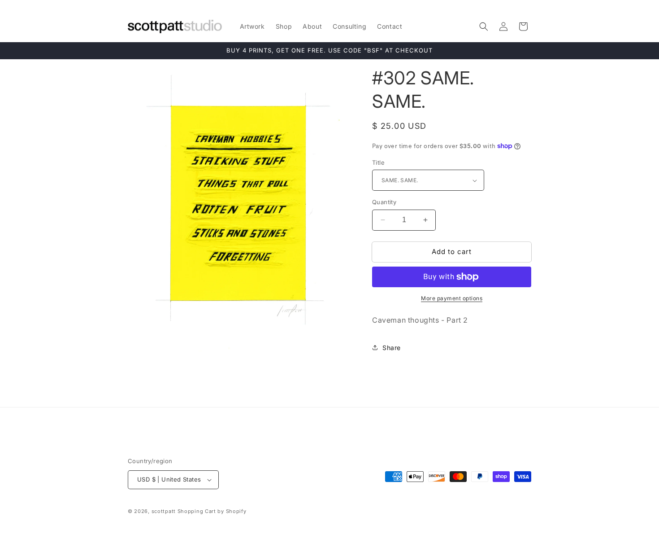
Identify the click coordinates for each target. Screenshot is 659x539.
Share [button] (391, 347)
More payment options (451, 298)
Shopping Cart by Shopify (212, 511)
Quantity (384, 202)
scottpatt (164, 511)
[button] (484, 26)
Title (378, 162)
